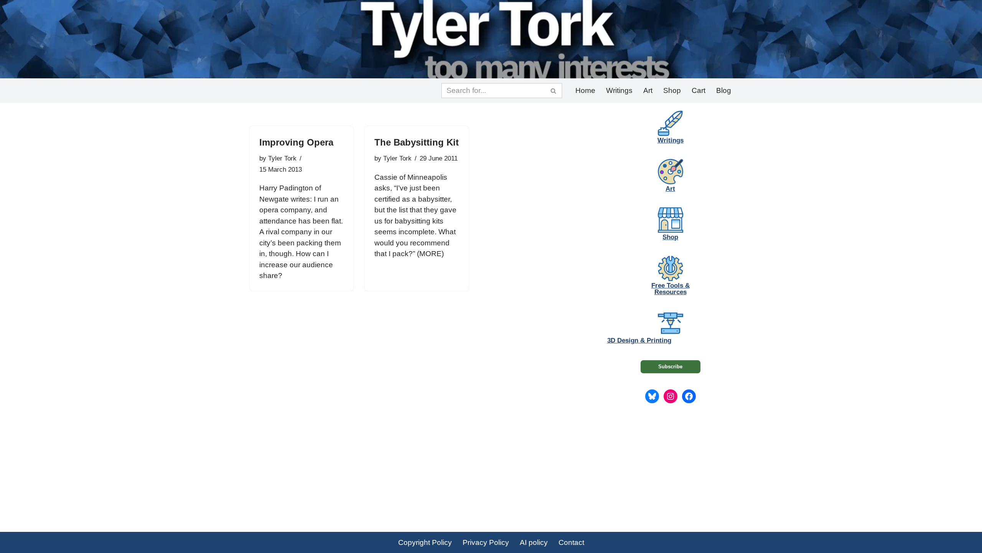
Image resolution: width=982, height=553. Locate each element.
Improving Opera (296, 142)
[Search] (553, 90)
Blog (723, 90)
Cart (698, 90)
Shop (672, 90)
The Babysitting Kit (416, 142)
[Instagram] (670, 396)
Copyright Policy (425, 542)
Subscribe (670, 366)
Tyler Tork (282, 158)
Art (647, 90)
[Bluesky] (652, 396)
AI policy (534, 542)
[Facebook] (689, 396)
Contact (571, 542)
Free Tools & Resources (670, 289)
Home (585, 90)
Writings (619, 90)
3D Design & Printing (639, 340)
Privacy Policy (486, 542)
